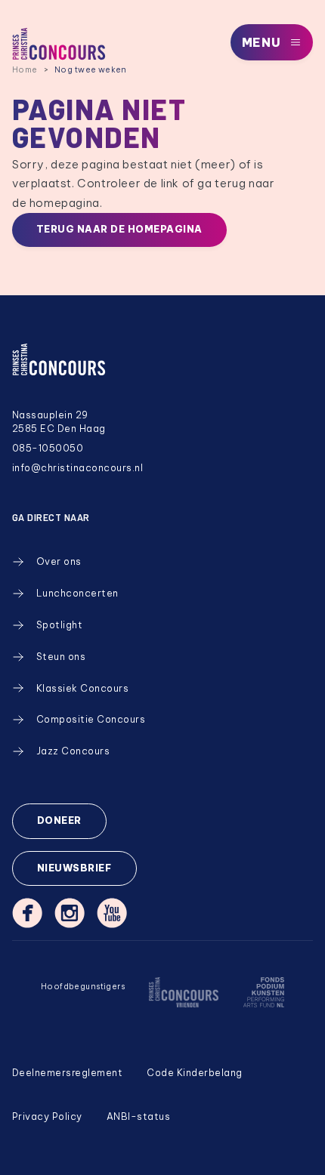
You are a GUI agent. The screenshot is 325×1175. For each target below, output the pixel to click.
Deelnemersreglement (67, 1072)
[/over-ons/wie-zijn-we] (183, 1002)
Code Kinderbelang (195, 1072)
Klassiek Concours (82, 688)
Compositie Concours (90, 719)
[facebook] (27, 913)
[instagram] (69, 913)
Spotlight (59, 625)
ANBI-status (139, 1116)
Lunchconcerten (77, 593)
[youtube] (112, 913)
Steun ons (61, 656)
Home (25, 70)
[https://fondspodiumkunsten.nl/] (263, 1002)
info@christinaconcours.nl (77, 467)
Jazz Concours (73, 751)
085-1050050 (48, 448)
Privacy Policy (47, 1116)
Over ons (59, 561)
